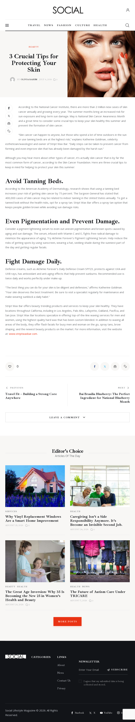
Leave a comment (65, 417)
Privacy (61, 688)
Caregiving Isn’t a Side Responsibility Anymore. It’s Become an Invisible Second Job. (96, 520)
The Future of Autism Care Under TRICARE (97, 594)
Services (11, 511)
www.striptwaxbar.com (23, 333)
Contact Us (63, 680)
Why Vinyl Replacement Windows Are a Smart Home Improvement (33, 518)
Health (75, 511)
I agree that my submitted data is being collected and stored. (104, 683)
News (86, 586)
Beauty (34, 47)
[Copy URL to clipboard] (9, 131)
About (61, 665)
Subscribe (119, 669)
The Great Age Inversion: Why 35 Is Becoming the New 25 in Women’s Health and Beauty (34, 596)
